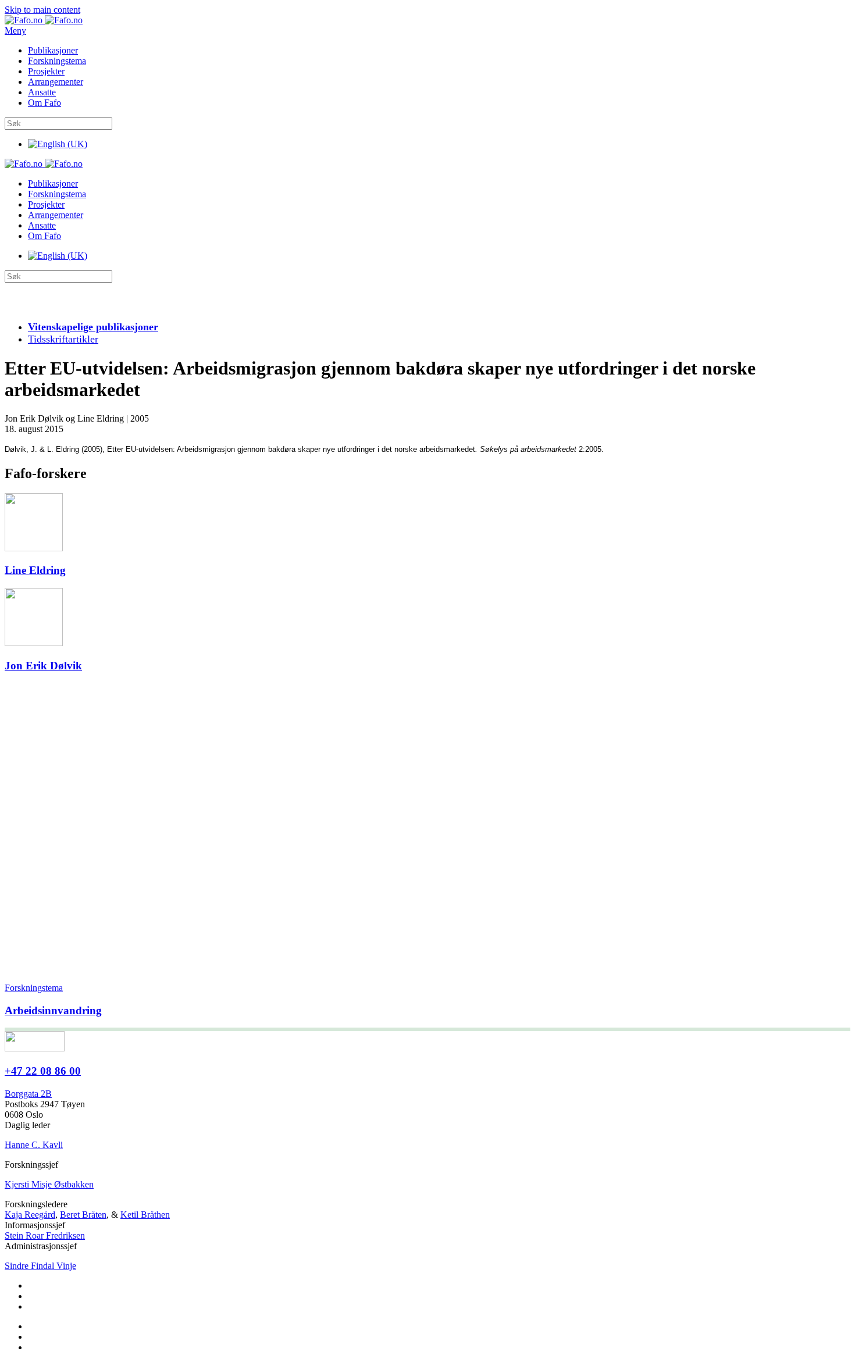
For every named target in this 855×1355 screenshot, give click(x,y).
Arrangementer (55, 82)
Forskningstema (57, 61)
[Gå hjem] (44, 20)
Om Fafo (44, 103)
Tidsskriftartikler (63, 339)
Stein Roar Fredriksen (45, 1235)
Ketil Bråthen (145, 1215)
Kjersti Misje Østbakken (49, 1184)
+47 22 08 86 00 (43, 1071)
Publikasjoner (53, 50)
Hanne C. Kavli (34, 1145)
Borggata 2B (28, 1094)
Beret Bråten (83, 1215)
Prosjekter (46, 71)
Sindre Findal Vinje (40, 1266)
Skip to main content (42, 10)
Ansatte (42, 92)
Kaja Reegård (30, 1215)
